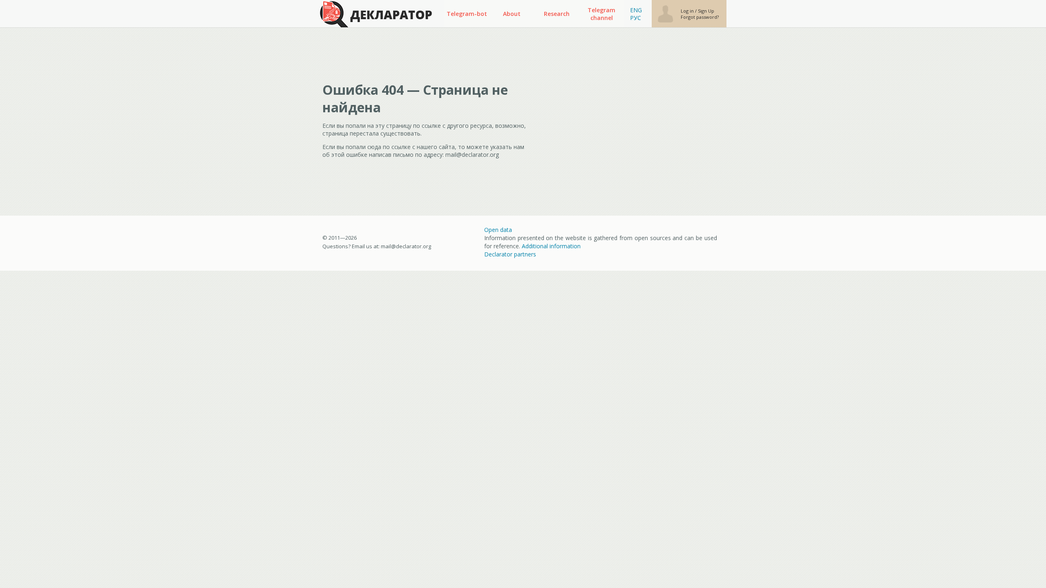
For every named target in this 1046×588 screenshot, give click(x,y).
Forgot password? (700, 17)
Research (557, 14)
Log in (688, 11)
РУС (635, 18)
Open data (498, 230)
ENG (636, 10)
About (512, 14)
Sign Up (706, 11)
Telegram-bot (467, 14)
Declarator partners (510, 254)
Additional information (551, 246)
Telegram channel (601, 14)
